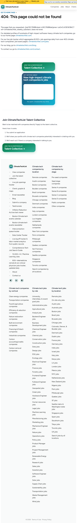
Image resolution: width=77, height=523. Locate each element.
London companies (39, 215)
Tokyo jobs (56, 424)
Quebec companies (39, 245)
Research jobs (37, 462)
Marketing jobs (38, 422)
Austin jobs (56, 304)
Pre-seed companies (59, 177)
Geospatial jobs (38, 388)
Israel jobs (56, 352)
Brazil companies (38, 192)
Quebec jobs (56, 397)
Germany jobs (57, 344)
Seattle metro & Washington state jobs (58, 406)
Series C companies (59, 195)
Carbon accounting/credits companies (16, 341)
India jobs (55, 348)
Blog (14, 199)
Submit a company (19, 202)
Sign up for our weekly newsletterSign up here (61, 2)
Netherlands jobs (58, 378)
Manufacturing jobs (39, 418)
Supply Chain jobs (39, 484)
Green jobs (36, 392)
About (67, 7)
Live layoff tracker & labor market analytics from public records (18, 241)
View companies (18, 172)
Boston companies (39, 185)
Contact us (16, 276)
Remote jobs (56, 296)
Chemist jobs (37, 335)
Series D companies (59, 199)
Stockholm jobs (58, 421)
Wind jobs (36, 501)
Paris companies (38, 235)
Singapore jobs (57, 413)
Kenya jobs (56, 359)
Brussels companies (39, 196)
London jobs (56, 367)
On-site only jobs (58, 300)
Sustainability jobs (39, 488)
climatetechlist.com (23, 35)
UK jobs (55, 432)
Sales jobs (36, 466)
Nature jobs (36, 432)
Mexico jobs (56, 370)
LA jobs (55, 363)
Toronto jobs (56, 428)
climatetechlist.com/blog (26, 45)
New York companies (40, 231)
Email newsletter (18, 195)
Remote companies (39, 177)
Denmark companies (40, 204)
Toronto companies (39, 265)
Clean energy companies (18, 296)
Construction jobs (39, 343)
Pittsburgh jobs (57, 393)
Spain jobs (56, 417)
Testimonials (17, 206)
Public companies (58, 202)
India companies (38, 207)
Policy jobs (36, 440)
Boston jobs (56, 311)
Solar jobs (36, 480)
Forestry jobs (37, 372)
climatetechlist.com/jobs (38, 41)
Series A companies (59, 187)
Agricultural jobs (38, 309)
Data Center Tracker (19, 235)
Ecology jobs (37, 358)
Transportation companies (19, 300)
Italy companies (38, 211)
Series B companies (59, 191)
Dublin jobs (56, 336)
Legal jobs (36, 408)
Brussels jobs (57, 319)
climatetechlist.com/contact (28, 49)
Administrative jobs (39, 305)
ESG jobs (35, 354)
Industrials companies (17, 335)
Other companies (58, 206)
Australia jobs (57, 308)
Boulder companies (39, 189)
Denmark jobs (57, 333)
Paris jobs (55, 389)
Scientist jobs (37, 470)
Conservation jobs (39, 339)
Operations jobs (38, 436)
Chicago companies (39, 200)
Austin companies (39, 181)
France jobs (56, 340)
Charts (73, 7)
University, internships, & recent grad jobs (40, 298)
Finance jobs (37, 368)
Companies (55, 7)
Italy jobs (55, 355)
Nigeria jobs (56, 385)
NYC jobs (55, 374)
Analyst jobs (37, 313)
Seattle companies (39, 255)
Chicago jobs (57, 323)
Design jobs (36, 351)
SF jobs (54, 400)
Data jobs (36, 347)
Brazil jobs (56, 315)
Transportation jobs (39, 491)
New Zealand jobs (58, 382)
